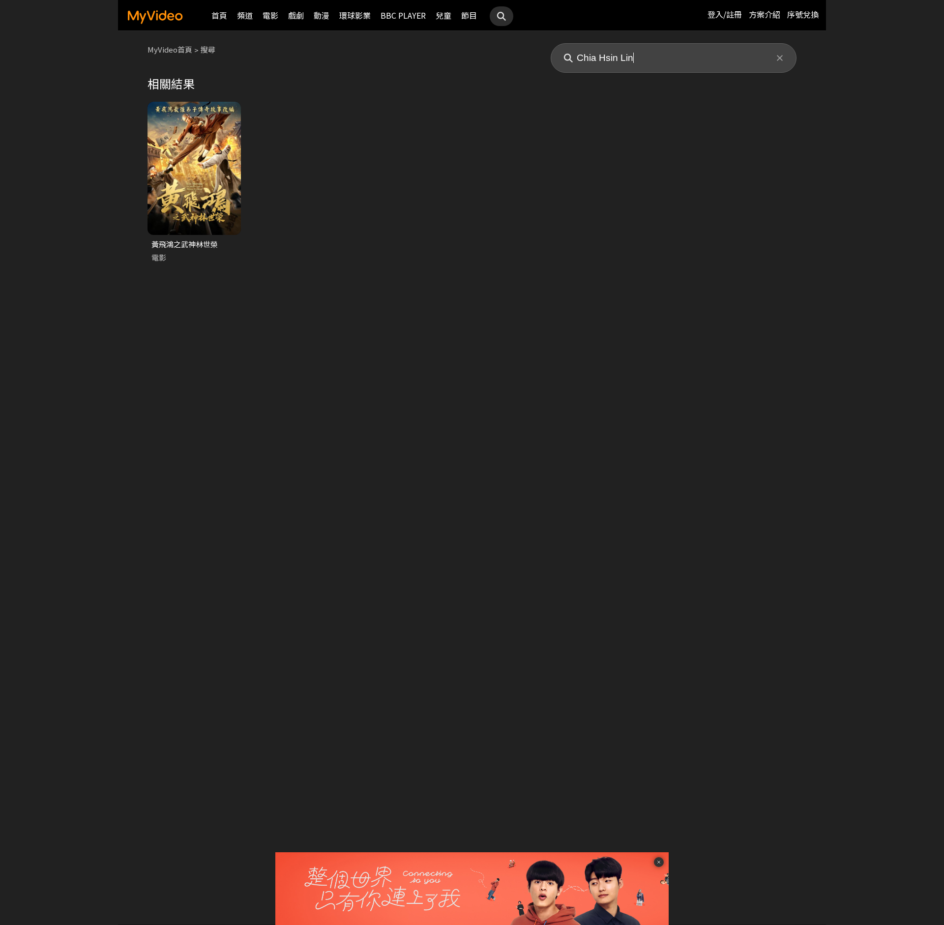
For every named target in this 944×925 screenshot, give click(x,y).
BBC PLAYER (403, 15)
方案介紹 (764, 14)
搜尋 (208, 49)
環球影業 (355, 15)
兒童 (443, 15)
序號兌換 (803, 14)
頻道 (245, 15)
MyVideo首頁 (170, 49)
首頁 (219, 15)
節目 (469, 15)
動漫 (321, 15)
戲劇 (296, 15)
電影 (270, 15)
